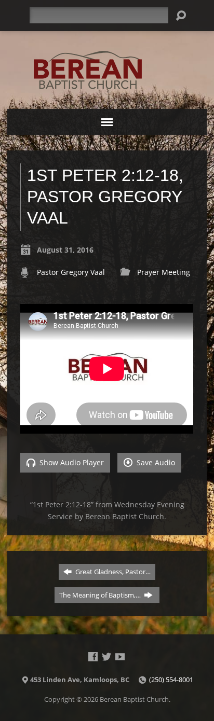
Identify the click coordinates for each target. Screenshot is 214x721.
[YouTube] (120, 656)
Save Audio (155, 462)
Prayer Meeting (163, 272)
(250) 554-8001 (171, 679)
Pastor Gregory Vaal (71, 272)
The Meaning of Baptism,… (100, 595)
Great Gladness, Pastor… (112, 571)
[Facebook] (93, 656)
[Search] (181, 15)
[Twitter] (106, 656)
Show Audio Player (70, 462)
